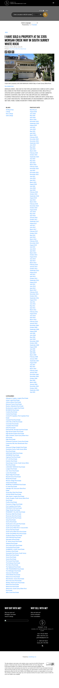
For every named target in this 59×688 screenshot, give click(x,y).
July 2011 (32, 302)
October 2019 (33, 194)
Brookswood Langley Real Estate (15, 408)
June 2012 (33, 286)
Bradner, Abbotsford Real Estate (14, 406)
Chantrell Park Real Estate (13, 420)
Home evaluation (35, 614)
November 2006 (34, 376)
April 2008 (32, 353)
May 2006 (32, 380)
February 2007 (34, 370)
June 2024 (33, 145)
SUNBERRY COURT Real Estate (15, 549)
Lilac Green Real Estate (12, 471)
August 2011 (33, 300)
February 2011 (34, 311)
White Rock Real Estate (12, 584)
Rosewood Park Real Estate (13, 518)
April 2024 (32, 149)
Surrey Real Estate (11, 557)
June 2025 (33, 129)
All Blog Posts (10, 109)
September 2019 (34, 196)
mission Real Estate (11, 482)
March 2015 (33, 253)
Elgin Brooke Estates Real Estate (15, 433)
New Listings (9, 113)
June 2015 (33, 249)
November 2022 (34, 168)
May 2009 (32, 337)
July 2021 (32, 176)
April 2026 (32, 117)
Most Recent (33, 109)
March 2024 (33, 151)
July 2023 (32, 158)
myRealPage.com (32, 656)
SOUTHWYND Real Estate (13, 537)
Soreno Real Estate (11, 521)
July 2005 (32, 392)
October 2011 (33, 296)
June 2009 (33, 335)
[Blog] (42, 646)
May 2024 (32, 147)
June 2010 (33, 315)
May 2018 (32, 213)
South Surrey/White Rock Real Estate (16, 533)
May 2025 (32, 131)
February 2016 (34, 241)
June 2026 (33, 113)
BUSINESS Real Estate (12, 410)
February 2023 (34, 166)
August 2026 (33, 111)
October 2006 (33, 378)
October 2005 (33, 388)
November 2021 (34, 174)
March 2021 (33, 182)
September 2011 (34, 298)
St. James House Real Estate (14, 541)
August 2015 (33, 245)
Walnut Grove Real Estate (13, 576)
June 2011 (33, 304)
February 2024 (34, 153)
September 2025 (34, 123)
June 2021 (33, 178)
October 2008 (33, 343)
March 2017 (33, 229)
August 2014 (33, 256)
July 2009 (32, 333)
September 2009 (34, 329)
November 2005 (34, 386)
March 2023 (33, 164)
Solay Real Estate (11, 520)
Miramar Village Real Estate (13, 480)
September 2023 (34, 156)
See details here (9, 86)
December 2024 (34, 139)
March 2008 (33, 355)
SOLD (47, 10)
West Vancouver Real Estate (14, 580)
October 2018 (33, 207)
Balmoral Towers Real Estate (14, 404)
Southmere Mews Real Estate (14, 535)
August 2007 (33, 362)
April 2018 (32, 215)
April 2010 (32, 317)
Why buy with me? (10, 612)
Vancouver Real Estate (12, 573)
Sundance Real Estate (12, 551)
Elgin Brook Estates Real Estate (14, 431)
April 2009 (32, 339)
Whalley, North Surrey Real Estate (15, 582)
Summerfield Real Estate (13, 547)
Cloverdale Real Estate (12, 423)
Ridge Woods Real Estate (13, 510)
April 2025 (32, 133)
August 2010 (33, 313)
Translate (34, 24)
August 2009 (33, 331)
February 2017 (34, 231)
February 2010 (34, 321)
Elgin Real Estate (10, 439)
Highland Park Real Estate (13, 457)
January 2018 (33, 217)
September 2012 (34, 280)
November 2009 (34, 325)
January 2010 (33, 323)
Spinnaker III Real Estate (12, 539)
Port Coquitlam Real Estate (13, 506)
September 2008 (34, 345)
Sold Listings (9, 115)
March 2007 (33, 368)
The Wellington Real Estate (13, 571)
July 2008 (32, 349)
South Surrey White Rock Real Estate (17, 48)
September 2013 (34, 270)
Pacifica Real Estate (11, 502)
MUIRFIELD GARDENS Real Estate (16, 484)
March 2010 (33, 319)
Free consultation (35, 616)
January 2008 (33, 358)
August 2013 (33, 272)
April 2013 (32, 276)
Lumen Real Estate (11, 473)
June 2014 (33, 258)
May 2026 (32, 115)
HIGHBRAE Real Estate (12, 455)
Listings (8, 111)
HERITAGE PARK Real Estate (14, 453)
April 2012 (32, 288)
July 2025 (32, 127)
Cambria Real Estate (11, 412)
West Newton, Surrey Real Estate (15, 578)
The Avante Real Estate (12, 561)
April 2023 (32, 162)
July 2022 (32, 170)
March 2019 (33, 202)
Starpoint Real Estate (12, 543)
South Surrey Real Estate (13, 525)
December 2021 (34, 172)
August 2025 (33, 125)
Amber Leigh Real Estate (13, 400)
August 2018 (33, 209)
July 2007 (32, 364)
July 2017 (32, 225)
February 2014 (34, 264)
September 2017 (34, 221)
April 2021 (32, 180)
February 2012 (34, 292)
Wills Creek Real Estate (12, 592)
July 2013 (32, 274)
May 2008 (32, 351)
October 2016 (33, 233)
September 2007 (34, 360)
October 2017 (33, 219)
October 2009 (33, 327)
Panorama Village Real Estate (14, 504)
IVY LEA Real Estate (11, 459)
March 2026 (33, 119)
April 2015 (32, 251)
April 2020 (32, 190)
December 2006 (34, 374)
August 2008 (33, 347)
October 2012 (33, 278)
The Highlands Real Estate (13, 567)
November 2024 (34, 141)
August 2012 (33, 282)
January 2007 (33, 372)
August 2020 (33, 184)
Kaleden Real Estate (11, 461)
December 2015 (34, 243)
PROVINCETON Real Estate (14, 508)
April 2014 (32, 260)
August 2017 (33, 223)
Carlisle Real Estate (11, 414)
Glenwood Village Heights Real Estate (16, 447)
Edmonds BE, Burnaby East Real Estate (17, 429)
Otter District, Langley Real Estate (15, 496)
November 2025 (34, 121)
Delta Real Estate (11, 427)
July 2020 (32, 186)
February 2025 (34, 137)
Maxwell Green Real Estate (13, 476)
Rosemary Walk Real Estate (13, 514)
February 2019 (34, 204)
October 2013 (33, 268)
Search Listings (9, 616)
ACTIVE (40, 10)
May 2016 (32, 235)
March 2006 (33, 382)
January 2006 (33, 384)
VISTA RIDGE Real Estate (13, 574)
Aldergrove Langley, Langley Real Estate (17, 398)
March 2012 (33, 290)
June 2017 (33, 227)
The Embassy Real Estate (13, 563)
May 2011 (32, 306)
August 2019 (33, 198)
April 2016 (32, 237)
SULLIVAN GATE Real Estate (14, 545)
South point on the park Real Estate (15, 523)
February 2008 (34, 356)
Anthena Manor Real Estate (13, 402)
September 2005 (34, 390)
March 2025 (33, 135)
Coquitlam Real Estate (12, 425)
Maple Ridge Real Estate (13, 474)
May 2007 (32, 366)
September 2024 (34, 143)
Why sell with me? (36, 612)
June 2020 (33, 188)
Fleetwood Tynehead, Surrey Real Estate (17, 441)
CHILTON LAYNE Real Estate (14, 421)
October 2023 (33, 154)
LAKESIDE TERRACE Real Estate (15, 467)
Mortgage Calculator (10, 614)
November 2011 (34, 294)
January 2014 (33, 266)
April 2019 (32, 200)
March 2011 (33, 309)
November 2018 (34, 206)
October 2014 (33, 254)
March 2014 (33, 262)
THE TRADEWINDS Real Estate (15, 569)
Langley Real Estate (11, 469)
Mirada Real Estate (11, 478)
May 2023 (32, 160)
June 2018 (33, 211)
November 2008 (34, 341)
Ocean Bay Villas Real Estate (14, 492)
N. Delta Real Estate (11, 486)
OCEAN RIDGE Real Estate (13, 494)
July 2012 (32, 284)
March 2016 (33, 239)
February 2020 (34, 192)
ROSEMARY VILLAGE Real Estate (15, 512)
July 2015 (32, 247)
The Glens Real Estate (12, 565)
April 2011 (32, 308)
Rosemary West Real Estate (13, 516)
